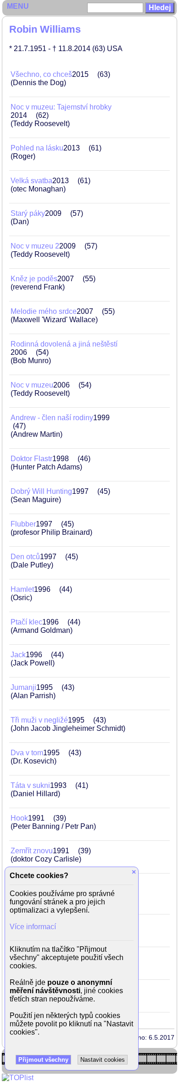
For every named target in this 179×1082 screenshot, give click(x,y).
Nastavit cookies (102, 1059)
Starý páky (28, 213)
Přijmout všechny (43, 1059)
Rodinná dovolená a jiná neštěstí (64, 344)
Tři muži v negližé (39, 720)
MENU (18, 6)
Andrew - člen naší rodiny (52, 418)
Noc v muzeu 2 (35, 246)
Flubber (23, 524)
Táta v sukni (30, 785)
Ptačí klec (26, 622)
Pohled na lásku (37, 148)
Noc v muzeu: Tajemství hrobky (61, 107)
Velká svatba (31, 181)
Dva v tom (27, 753)
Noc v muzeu (32, 385)
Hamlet (22, 589)
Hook (19, 818)
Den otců (25, 557)
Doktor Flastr (31, 459)
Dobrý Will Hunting (41, 491)
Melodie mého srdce (44, 311)
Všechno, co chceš (41, 74)
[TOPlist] (18, 1078)
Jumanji (23, 687)
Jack (18, 655)
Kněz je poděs (34, 279)
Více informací (33, 927)
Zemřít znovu (32, 851)
